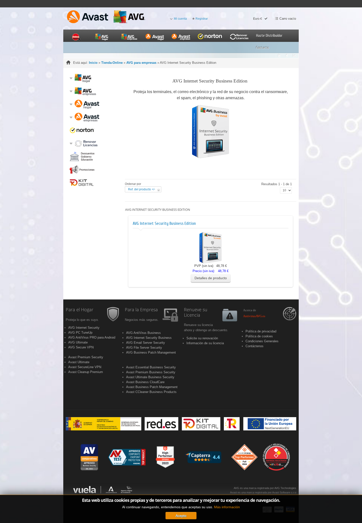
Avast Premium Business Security (150, 372)
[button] (70, 78)
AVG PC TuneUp (80, 332)
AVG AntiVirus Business (143, 333)
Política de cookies (259, 336)
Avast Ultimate (78, 362)
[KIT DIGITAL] (181, 423)
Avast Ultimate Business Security (150, 377)
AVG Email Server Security (145, 342)
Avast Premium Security (85, 357)
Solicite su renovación (202, 338)
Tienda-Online (112, 63)
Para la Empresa (141, 309)
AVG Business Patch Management (151, 352)
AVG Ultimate (78, 342)
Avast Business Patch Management (152, 387)
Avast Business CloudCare (145, 382)
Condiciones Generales (262, 341)
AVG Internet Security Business (149, 338)
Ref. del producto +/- (141, 189)
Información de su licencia (205, 343)
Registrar (202, 18)
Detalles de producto (211, 278)
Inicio (93, 63)
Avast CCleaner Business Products (151, 392)
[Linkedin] (294, 54)
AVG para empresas (141, 63)
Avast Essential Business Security (151, 367)
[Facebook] (287, 54)
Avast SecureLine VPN (84, 367)
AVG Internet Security (83, 327)
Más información (227, 507)
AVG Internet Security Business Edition (164, 223)
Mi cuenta (180, 18)
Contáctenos (254, 346)
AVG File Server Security (144, 347)
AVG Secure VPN (81, 347)
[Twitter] (279, 54)
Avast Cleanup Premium (85, 372)
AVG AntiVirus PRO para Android (91, 337)
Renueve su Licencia (195, 312)
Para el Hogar (79, 309)
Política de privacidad (261, 331)
